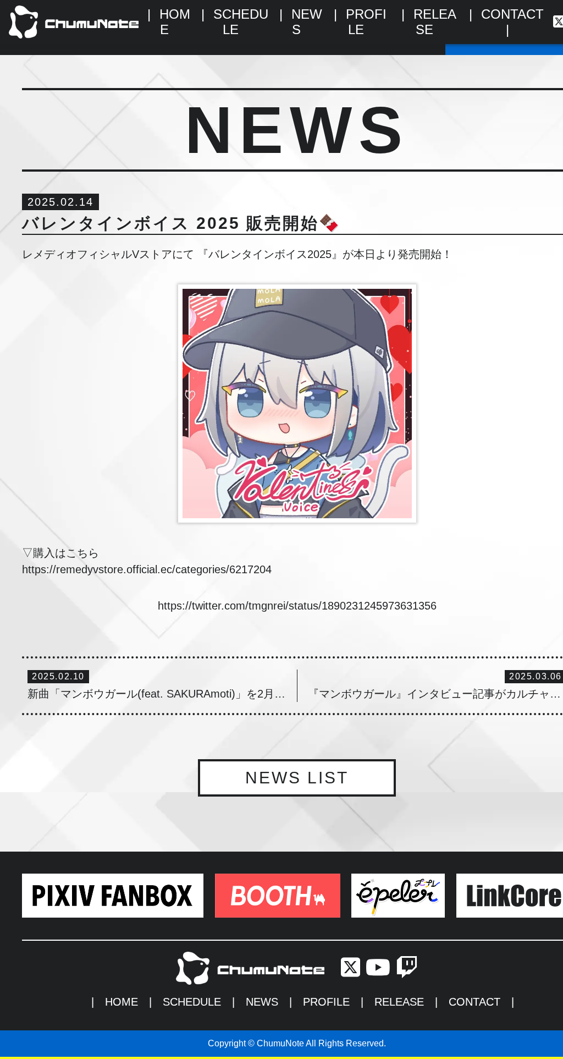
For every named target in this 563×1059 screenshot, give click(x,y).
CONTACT (512, 14)
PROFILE (326, 1002)
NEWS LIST (297, 778)
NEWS (262, 1002)
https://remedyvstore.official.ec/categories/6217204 (147, 569)
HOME (121, 1002)
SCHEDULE (192, 1002)
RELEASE (399, 1002)
